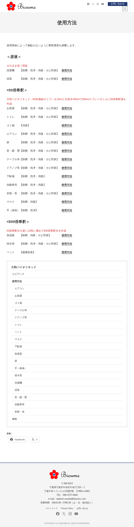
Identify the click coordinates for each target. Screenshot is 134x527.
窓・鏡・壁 (21, 397)
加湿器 (18, 353)
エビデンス (18, 273)
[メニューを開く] (124, 8)
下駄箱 (18, 346)
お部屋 (18, 295)
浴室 (17, 389)
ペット (18, 331)
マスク (18, 339)
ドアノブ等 (21, 317)
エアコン (19, 288)
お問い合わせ (117, 4)
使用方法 (67, 78)
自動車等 (19, 404)
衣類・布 (19, 411)
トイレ (18, 324)
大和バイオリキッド (23, 267)
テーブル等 (21, 310)
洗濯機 (18, 382)
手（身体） (21, 368)
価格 (14, 418)
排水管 (18, 375)
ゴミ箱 (18, 302)
